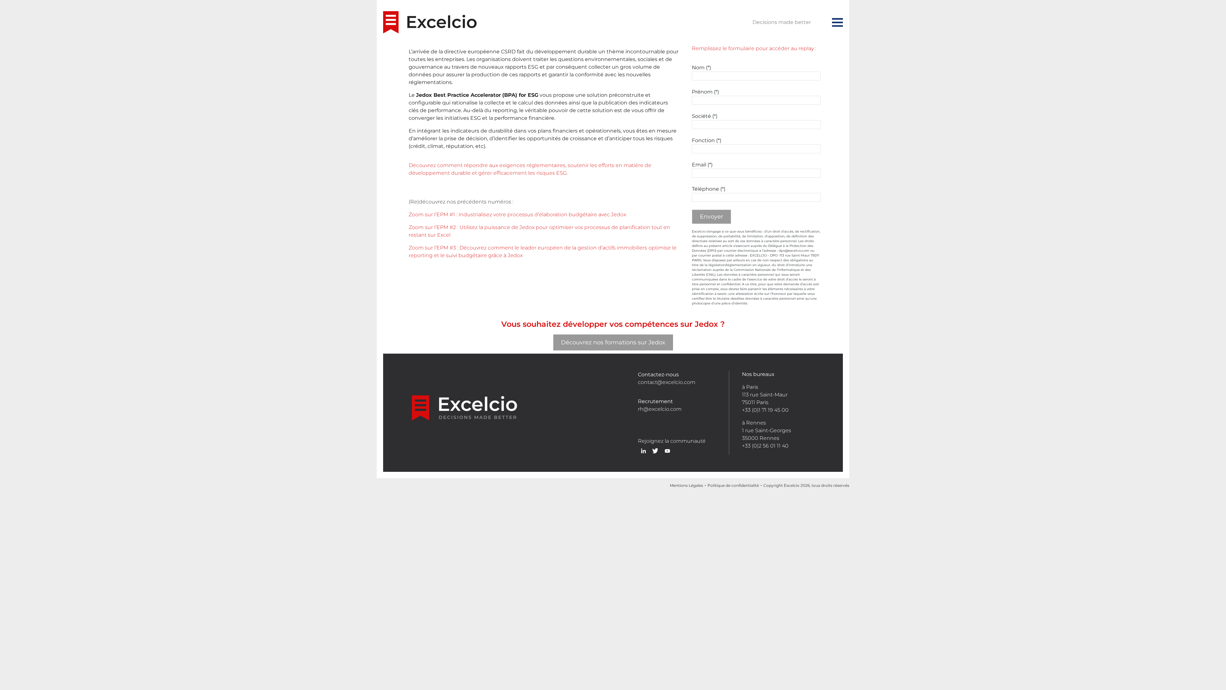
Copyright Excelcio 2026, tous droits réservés (806, 485)
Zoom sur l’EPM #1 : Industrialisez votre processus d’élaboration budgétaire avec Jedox (517, 214)
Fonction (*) (706, 140)
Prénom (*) (705, 92)
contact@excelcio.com (666, 382)
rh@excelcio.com (660, 409)
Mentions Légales (686, 485)
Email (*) (702, 165)
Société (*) (704, 116)
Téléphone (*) (708, 189)
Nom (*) (701, 68)
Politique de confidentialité (733, 485)
